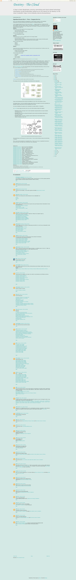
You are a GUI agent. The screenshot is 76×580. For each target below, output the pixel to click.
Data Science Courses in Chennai (41, 420)
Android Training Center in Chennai (21, 251)
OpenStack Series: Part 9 (17, 153)
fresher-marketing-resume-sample (21, 374)
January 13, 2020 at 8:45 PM (22, 372)
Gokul (16, 419)
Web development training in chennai (21, 227)
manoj (17, 425)
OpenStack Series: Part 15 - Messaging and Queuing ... (59, 117)
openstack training (18, 415)
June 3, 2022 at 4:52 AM (23, 406)
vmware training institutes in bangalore (22, 205)
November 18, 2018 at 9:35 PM (23, 212)
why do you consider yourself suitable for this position (24, 313)
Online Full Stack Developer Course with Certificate (23, 485)
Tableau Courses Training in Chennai (30, 268)
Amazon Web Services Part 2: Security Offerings (59, 100)
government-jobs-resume (19, 378)
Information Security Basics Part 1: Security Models (58, 95)
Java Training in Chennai (21, 523)
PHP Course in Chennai (19, 230)
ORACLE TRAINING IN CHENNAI (20, 290)
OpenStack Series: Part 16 (17, 160)
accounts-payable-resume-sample (21, 349)
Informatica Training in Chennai (21, 275)
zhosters (17, 197)
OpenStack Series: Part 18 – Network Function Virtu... (59, 110)
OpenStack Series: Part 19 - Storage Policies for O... (59, 107)
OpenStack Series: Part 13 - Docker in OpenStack (59, 121)
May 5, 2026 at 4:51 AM (21, 509)
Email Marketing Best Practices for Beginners (27, 492)
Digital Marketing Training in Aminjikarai (22, 218)
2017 (55, 75)
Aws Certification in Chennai (20, 252)
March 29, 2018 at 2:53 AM (23, 183)
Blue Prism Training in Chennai (31, 393)
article (15, 108)
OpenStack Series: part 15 (17, 159)
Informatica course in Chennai (20, 276)
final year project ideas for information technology (23, 333)
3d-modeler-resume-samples (20, 344)
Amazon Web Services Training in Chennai (22, 253)
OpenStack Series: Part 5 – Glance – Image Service (58, 139)
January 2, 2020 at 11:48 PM (22, 343)
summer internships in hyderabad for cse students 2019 (24, 332)
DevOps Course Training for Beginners (33, 498)
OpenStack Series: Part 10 (17, 154)
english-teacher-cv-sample (20, 364)
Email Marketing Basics (21, 440)
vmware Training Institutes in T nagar (21, 208)
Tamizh (17, 471)
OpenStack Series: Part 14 (17, 158)
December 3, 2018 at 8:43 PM (23, 235)
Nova (23, 171)
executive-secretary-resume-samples (21, 368)
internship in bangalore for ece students (22, 298)
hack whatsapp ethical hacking (20, 314)
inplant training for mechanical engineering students (24, 332)
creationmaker (18, 287)
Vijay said (17, 294)
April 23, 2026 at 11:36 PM (22, 471)
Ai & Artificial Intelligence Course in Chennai (22, 391)
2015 (54, 78)
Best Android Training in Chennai (21, 250)
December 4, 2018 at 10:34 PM (24, 247)
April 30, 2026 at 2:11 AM (21, 490)
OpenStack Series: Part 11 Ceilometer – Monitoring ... (59, 126)
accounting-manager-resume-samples (21, 347)
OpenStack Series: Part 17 (17, 161)
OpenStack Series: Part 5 (17, 149)
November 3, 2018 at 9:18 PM (23, 194)
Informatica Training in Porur (20, 281)
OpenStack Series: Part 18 (17, 162)
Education (17, 198)
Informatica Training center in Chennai (22, 277)
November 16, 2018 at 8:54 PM (23, 202)
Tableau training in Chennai (20, 268)
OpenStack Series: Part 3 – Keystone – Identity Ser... (59, 143)
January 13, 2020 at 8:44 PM (24, 358)
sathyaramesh (18, 224)
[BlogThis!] (27, 170)
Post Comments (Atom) (20, 557)
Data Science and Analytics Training (25, 479)
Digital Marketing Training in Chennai (28, 420)
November (56, 81)
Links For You (18, 406)
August (56, 153)
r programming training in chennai (21, 305)
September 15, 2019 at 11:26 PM (24, 287)
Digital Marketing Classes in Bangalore (21, 214)
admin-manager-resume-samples (21, 350)
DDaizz (17, 463)
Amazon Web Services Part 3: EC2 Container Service (59, 98)
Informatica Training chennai (20, 278)
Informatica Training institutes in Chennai (22, 279)
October (56, 150)
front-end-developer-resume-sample (21, 375)
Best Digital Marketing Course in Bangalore (22, 215)
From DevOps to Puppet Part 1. (58, 85)
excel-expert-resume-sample (20, 367)
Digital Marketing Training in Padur (21, 219)
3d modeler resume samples (20, 345)
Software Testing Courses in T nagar (21, 240)
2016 (54, 76)
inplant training (18, 299)
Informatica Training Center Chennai (21, 276)
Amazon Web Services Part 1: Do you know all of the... (59, 102)
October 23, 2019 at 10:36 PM (23, 294)
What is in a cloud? (57, 104)
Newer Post (15, 556)
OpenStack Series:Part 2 (17, 147)
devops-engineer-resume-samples (21, 360)
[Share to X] (28, 170)
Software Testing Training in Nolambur (22, 239)
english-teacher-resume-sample (20, 366)
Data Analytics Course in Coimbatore (37, 459)
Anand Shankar (18, 323)
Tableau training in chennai (20, 260)
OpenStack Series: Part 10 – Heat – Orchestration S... (59, 128)
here (33, 24)
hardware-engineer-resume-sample (21, 382)
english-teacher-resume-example (20, 365)
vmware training (18, 206)
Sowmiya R (17, 398)
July (55, 154)
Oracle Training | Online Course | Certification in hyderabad (28, 401)
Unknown (17, 183)
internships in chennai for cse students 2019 (22, 297)
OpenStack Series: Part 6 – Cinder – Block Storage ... (59, 137)
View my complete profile (57, 40)
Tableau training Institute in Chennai (42, 268)
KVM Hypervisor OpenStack (20, 177)
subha (16, 387)
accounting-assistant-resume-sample (21, 346)
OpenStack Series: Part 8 (17, 152)
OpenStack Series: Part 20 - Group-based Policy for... (59, 106)
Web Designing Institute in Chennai (21, 228)
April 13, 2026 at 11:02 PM (21, 430)
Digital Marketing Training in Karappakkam (22, 218)
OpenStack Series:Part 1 (17, 146)
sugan (17, 329)
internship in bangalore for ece (20, 335)
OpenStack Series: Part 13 (17, 157)
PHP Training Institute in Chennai (21, 231)
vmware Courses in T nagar (20, 207)
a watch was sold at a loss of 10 (20, 317)
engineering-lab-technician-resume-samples (22, 363)
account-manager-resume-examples (21, 348)
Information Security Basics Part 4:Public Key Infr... (59, 87)
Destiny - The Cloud (26, 5)
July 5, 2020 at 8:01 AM (23, 398)
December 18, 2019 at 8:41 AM (25, 323)
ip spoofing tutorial (18, 318)
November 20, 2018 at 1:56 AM (24, 224)
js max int (17, 311)
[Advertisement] (31, 548)
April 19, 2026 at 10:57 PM (21, 437)
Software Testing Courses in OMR (21, 242)
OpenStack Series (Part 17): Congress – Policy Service (59, 112)
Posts (55, 19)
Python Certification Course (39, 472)
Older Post (48, 556)
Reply (16, 180)
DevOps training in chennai (41, 190)
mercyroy (17, 202)
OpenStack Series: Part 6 (17, 150)
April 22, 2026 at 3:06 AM (22, 463)
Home (32, 556)
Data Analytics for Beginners (20, 504)
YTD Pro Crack (44, 409)
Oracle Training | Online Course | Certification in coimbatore (31, 402)
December (56, 80)
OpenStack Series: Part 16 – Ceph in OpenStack (59, 115)
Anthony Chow (56, 30)
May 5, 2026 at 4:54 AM (21, 515)
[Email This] (26, 170)
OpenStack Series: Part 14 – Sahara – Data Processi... (59, 119)
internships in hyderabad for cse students (22, 301)
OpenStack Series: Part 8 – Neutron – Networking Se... (58, 133)
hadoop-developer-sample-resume (21, 379)
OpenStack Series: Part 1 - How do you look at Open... (58, 148)
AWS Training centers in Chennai (21, 254)
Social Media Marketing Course (27, 426)
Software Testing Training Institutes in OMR (22, 242)
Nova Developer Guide (18, 66)
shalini (17, 372)
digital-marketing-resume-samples (21, 361)
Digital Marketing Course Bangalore (21, 216)
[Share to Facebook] (29, 170)
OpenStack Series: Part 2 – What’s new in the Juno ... (59, 146)
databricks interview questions (20, 315)
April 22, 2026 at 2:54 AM (21, 458)
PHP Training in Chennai (19, 229)
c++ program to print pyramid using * (21, 312)
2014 (55, 79)
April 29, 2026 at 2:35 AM (21, 483)
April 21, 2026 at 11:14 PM (21, 452)
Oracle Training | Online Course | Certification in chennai (25, 401)
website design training (19, 227)
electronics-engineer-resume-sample (21, 362)
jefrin (16, 258)
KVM (20, 171)
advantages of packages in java (20, 319)
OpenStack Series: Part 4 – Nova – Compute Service (59, 141)
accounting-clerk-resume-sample (20, 347)
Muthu (17, 343)
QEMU (28, 171)
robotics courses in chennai (20, 338)
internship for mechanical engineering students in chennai (24, 304)
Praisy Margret (18, 358)
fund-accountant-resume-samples (21, 377)
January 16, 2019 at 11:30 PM (22, 258)
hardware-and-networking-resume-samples (22, 381)
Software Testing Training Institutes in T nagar (23, 241)
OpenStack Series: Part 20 (17, 164)
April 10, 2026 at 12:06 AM (21, 425)
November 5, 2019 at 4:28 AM (23, 309)
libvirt (22, 171)
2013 (54, 156)
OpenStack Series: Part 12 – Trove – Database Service (59, 123)
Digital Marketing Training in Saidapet (21, 217)
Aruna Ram (17, 212)
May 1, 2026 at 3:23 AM (21, 496)
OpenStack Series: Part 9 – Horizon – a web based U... (58, 130)
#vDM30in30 (17, 171)
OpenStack (26, 171)
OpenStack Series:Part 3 (17, 148)
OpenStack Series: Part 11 (17, 155)
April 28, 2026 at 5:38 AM (21, 477)
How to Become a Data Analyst (22, 454)
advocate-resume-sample (19, 351)
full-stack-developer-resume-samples (21, 376)
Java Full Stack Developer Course (24, 517)
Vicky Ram (17, 194)
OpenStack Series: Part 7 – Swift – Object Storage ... (59, 135)
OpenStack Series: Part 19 (17, 163)
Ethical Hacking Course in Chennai (21, 393)
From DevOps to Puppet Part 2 (58, 83)
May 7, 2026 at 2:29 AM (21, 521)
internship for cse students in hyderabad (22, 336)
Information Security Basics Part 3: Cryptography (58, 90)
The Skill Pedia (18, 413)
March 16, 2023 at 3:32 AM (24, 413)
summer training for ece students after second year (23, 337)
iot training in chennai (19, 302)
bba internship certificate (19, 300)
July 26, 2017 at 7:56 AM (28, 177)
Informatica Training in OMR (20, 280)
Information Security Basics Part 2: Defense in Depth (58, 93)
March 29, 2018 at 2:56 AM (23, 189)
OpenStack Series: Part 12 (17, 156)
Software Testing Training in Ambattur (22, 238)
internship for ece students (20, 300)
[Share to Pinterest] (30, 170)
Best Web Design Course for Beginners (25, 433)
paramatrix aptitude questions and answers (22, 315)
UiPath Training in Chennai (20, 393)
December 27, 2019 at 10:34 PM (22, 329)
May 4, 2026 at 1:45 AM (21, 502)
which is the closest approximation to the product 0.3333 (24, 316)
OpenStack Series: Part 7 (17, 151)
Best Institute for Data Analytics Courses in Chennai (37, 454)
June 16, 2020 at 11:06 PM (21, 387)
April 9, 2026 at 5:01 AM (21, 419)
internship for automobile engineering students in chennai (24, 303)
